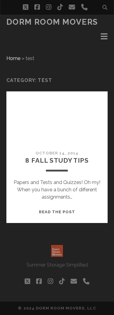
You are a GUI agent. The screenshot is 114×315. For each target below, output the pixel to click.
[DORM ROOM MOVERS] (57, 254)
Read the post (57, 212)
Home (13, 58)
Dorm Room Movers (52, 22)
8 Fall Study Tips (56, 160)
